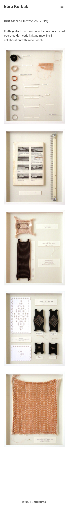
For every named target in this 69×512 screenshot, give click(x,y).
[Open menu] (62, 6)
